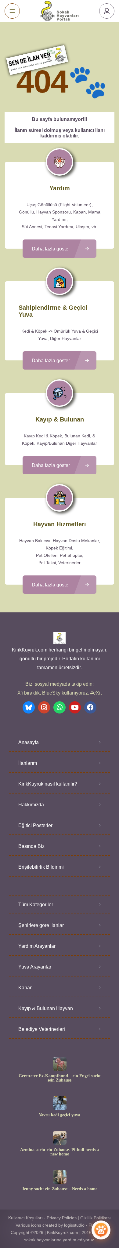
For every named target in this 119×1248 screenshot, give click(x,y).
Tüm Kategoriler (35, 904)
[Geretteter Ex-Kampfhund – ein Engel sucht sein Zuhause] (60, 1064)
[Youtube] (75, 707)
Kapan (25, 987)
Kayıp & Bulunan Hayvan (45, 1008)
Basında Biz (31, 846)
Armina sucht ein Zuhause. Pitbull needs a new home (59, 1152)
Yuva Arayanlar (34, 966)
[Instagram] (44, 707)
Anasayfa (28, 742)
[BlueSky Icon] (29, 707)
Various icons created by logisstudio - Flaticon (60, 1225)
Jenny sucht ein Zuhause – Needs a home (59, 1189)
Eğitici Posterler (35, 825)
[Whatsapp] (59, 707)
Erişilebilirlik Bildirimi (41, 867)
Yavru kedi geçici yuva (59, 1115)
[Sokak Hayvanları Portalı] (60, 11)
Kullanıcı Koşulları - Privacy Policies (42, 1217)
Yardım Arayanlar (37, 946)
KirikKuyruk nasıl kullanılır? (47, 783)
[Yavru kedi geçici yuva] (60, 1103)
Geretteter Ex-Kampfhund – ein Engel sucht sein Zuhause (60, 1078)
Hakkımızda (31, 804)
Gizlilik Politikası (95, 1217)
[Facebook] (90, 707)
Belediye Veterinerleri (41, 1029)
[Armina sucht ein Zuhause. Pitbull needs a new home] (60, 1138)
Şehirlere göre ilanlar (41, 925)
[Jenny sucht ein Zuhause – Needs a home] (60, 1177)
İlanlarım (27, 763)
